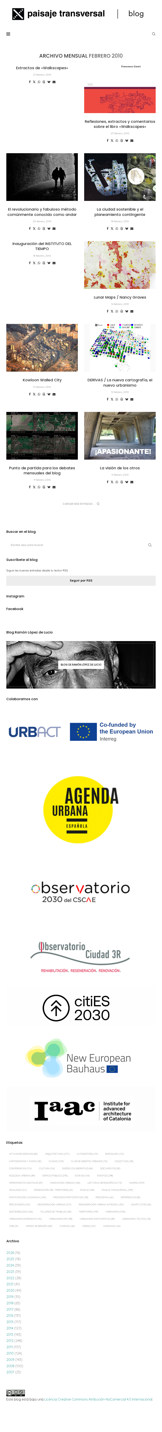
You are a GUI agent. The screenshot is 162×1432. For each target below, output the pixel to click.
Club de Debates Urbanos (89, 1161)
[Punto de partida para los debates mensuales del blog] (42, 436)
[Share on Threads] (43, 82)
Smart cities (141, 1204)
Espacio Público (55, 1175)
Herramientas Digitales (26, 1182)
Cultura (47, 1168)
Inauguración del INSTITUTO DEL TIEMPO (42, 246)
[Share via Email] (54, 82)
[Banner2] (81, 810)
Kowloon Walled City (42, 380)
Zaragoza (111, 1226)
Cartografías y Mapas (25, 1161)
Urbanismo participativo (97, 1218)
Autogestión (87, 1153)
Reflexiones (19, 1204)
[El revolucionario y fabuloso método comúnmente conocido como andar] (42, 177)
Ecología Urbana (22, 1175)
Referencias (130, 1197)
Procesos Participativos (70, 1197)
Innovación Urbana (65, 1182)
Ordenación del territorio (53, 1189)
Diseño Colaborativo (77, 1168)
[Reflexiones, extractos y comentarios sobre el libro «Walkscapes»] (120, 89)
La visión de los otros (120, 468)
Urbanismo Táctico (136, 1218)
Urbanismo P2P (60, 1218)
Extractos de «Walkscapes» (42, 67)
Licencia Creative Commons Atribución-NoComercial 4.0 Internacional (98, 1399)
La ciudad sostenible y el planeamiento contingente (119, 212)
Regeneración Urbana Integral (101, 1204)
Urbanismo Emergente (25, 1218)
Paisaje (87, 1189)
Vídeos (89, 1226)
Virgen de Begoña (39, 1226)
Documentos (110, 1168)
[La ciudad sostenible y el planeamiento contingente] (120, 177)
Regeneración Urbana (54, 1204)
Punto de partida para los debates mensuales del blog (42, 470)
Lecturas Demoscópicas (105, 1182)
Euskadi (82, 1175)
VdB (13, 1226)
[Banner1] (81, 732)
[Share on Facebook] (30, 82)
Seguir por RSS (81, 580)
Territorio (88, 1211)
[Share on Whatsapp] (39, 82)
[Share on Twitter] (34, 82)
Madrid (136, 1182)
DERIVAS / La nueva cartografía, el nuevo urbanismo (120, 382)
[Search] (153, 34)
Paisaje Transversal (117, 1189)
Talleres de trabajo (55, 1211)
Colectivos (124, 1161)
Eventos (105, 1175)
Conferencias (20, 1168)
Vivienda (67, 1226)
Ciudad (56, 1161)
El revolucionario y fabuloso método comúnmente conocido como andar (42, 212)
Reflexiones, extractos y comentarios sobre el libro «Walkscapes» (120, 124)
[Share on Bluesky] (48, 82)
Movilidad (18, 1189)
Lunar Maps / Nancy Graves (120, 297)
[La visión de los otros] (120, 436)
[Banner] (81, 893)
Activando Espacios (23, 1153)
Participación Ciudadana (27, 1197)
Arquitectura (57, 1153)
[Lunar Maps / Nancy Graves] (120, 265)
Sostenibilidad (21, 1211)
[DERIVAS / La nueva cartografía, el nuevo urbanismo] (120, 348)
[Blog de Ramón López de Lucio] (81, 665)
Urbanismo (115, 1211)
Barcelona (114, 1153)
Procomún (104, 1197)
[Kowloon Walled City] (42, 348)
